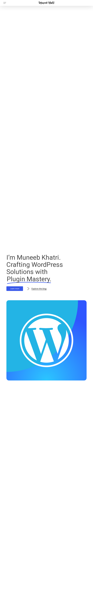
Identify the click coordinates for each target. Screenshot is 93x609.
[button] (4, 3)
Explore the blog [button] (38, 288)
